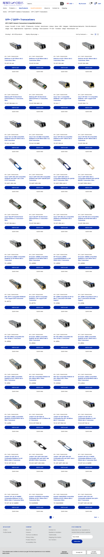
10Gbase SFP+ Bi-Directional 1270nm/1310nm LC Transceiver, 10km (14, 98)
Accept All (79, 552)
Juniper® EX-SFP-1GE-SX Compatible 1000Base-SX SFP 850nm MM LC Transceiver (13, 458)
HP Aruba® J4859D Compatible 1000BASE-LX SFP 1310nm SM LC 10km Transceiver (87, 258)
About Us (47, 8)
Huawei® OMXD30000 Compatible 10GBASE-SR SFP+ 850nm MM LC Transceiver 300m (64, 498)
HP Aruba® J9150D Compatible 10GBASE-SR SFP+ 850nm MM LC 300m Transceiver (38, 338)
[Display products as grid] (95, 34)
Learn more (5, 553)
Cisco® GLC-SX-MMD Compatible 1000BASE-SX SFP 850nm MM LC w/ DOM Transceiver (39, 138)
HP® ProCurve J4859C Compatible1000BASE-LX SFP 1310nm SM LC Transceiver (62, 258)
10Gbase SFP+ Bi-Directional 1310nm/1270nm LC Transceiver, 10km (38, 98)
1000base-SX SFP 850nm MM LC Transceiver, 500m (38, 59)
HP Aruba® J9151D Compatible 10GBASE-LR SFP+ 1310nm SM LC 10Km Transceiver (87, 338)
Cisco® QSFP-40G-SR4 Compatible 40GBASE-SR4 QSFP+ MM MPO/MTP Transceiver (39, 178)
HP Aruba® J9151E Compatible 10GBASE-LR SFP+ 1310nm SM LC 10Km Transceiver (14, 378)
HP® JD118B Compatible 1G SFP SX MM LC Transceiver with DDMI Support (63, 298)
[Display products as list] (98, 34)
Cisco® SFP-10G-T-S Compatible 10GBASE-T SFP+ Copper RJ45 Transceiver (88, 98)
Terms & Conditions (32, 535)
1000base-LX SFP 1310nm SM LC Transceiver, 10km (14, 59)
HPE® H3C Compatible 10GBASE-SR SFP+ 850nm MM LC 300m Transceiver (39, 378)
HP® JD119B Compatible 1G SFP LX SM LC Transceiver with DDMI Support (88, 298)
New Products (23, 8)
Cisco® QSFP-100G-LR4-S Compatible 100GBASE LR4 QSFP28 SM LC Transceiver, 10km (64, 178)
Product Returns (31, 540)
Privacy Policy (30, 537)
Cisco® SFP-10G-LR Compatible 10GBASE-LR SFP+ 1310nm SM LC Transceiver (63, 138)
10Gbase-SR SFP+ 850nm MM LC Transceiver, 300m (87, 59)
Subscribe (77, 541)
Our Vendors (52, 540)
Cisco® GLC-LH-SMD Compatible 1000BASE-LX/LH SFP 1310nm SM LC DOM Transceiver (15, 138)
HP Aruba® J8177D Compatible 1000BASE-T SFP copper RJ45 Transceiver (38, 298)
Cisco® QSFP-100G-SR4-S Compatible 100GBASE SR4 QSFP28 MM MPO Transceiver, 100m (88, 178)
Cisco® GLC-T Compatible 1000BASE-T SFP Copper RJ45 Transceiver (62, 98)
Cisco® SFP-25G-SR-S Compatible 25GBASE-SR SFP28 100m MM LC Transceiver (88, 218)
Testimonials (52, 535)
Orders (5, 530)
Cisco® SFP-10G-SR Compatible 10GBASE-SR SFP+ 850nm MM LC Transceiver (87, 138)
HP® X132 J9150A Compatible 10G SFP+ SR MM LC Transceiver (14, 337)
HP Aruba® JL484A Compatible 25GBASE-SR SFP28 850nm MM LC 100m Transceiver (88, 378)
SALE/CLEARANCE (36, 8)
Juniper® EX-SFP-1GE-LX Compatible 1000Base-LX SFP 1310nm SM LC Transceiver (87, 418)
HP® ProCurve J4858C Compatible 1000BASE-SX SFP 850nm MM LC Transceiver (15, 258)
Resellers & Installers (55, 532)
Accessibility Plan (31, 542)
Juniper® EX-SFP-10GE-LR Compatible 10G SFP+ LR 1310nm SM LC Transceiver (39, 418)
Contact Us (55, 8)
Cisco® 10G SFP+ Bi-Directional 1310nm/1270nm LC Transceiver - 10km (38, 218)
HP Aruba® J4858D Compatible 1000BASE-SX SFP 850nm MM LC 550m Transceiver (38, 258)
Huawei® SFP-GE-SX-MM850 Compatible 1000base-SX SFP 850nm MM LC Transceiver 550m (14, 498)
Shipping (64, 8)
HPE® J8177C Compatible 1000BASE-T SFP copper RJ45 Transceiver (15, 297)
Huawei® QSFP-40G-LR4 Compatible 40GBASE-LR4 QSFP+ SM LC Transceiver (88, 498)
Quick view (15, 71)
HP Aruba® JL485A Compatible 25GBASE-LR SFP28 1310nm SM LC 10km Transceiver (14, 418)
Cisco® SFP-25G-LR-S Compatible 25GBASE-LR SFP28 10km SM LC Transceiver (64, 218)
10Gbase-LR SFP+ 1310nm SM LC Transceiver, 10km (63, 59)
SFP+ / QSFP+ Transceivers (39, 12)
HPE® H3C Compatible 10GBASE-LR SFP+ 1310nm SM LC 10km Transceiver (64, 378)
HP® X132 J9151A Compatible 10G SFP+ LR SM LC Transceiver (63, 337)
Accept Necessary (94, 552)
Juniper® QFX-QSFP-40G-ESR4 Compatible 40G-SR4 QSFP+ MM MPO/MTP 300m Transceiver (39, 458)
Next (95, 517)
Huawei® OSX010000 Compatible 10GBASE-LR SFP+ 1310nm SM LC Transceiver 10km (39, 498)
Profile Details (7, 532)
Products (12, 8)
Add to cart (15, 67)
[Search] (62, 3)
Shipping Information (55, 537)
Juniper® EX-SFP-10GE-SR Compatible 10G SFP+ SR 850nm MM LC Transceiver (63, 418)
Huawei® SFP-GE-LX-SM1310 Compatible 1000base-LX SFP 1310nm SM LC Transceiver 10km (87, 458)
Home (5, 8)
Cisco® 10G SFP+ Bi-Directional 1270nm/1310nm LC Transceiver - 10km (14, 218)
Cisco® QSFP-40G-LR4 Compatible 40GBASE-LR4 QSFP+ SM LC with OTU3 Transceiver (15, 178)
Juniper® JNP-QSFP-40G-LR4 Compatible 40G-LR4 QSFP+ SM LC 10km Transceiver (64, 458)
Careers (28, 532)
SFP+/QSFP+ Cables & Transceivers (19, 12)
